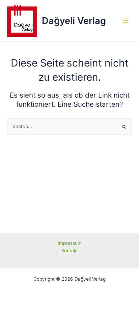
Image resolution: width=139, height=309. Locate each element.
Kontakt (69, 250)
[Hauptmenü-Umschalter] (126, 21)
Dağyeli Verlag (74, 20)
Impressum (70, 243)
